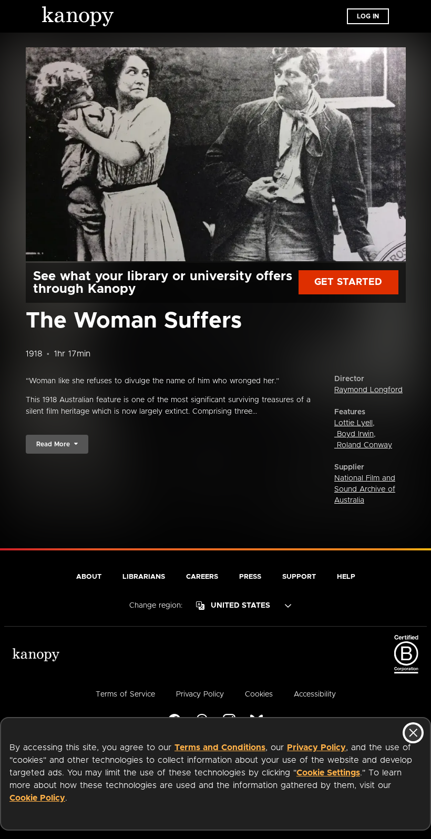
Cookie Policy (37, 798)
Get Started (348, 282)
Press (250, 577)
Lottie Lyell (353, 423)
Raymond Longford (368, 390)
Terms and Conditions (220, 747)
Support (299, 577)
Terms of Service (125, 694)
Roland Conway (363, 445)
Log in (368, 16)
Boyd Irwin (354, 434)
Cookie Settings (328, 773)
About (88, 577)
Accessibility (315, 694)
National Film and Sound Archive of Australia (364, 489)
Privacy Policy (316, 747)
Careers (202, 577)
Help (346, 577)
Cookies (259, 694)
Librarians (143, 577)
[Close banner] (413, 732)
